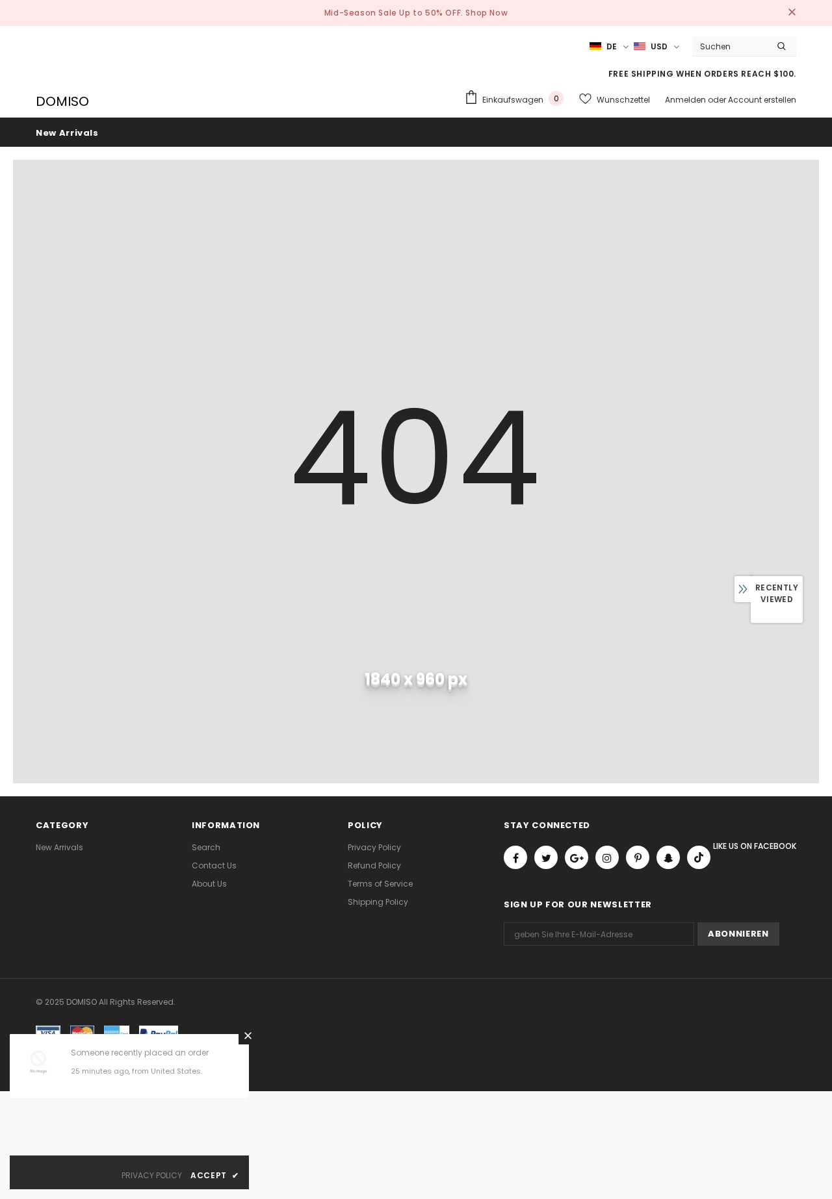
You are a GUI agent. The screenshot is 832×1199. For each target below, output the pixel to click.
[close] (791, 12)
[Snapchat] (668, 857)
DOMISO (62, 101)
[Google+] (576, 857)
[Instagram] (607, 857)
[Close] (248, 1035)
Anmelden (686, 99)
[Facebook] (515, 857)
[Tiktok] (698, 857)
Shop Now (486, 12)
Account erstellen (762, 99)
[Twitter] (546, 857)
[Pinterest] (637, 857)
